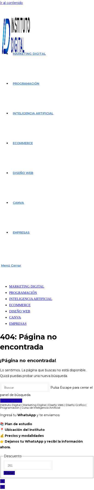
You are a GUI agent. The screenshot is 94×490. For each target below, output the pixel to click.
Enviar (9, 473)
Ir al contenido (11, 3)
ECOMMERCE (20, 305)
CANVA (15, 317)
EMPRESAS (17, 323)
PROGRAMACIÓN (23, 293)
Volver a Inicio (11, 401)
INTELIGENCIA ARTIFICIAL (30, 299)
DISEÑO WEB (19, 311)
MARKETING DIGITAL (26, 286)
